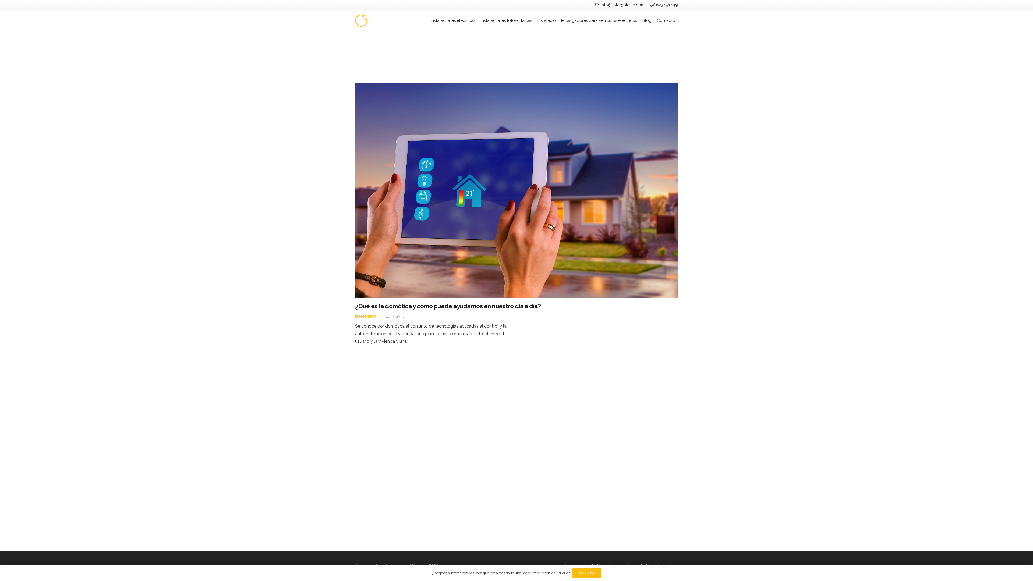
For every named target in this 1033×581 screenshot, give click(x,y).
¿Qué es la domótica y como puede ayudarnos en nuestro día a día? (448, 306)
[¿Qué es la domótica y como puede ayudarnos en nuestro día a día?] (516, 190)
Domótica (365, 316)
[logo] (380, 21)
